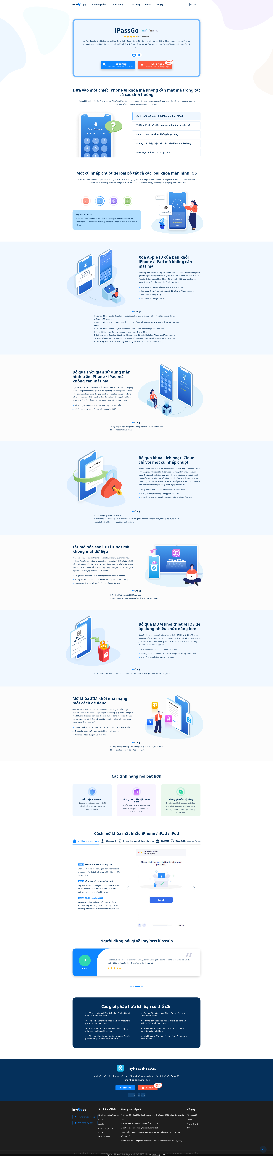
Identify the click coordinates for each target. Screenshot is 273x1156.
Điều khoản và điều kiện (101, 1153)
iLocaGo (100, 1124)
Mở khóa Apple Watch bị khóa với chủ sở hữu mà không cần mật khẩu (163, 1029)
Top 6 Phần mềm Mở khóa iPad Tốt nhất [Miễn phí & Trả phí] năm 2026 (108, 1022)
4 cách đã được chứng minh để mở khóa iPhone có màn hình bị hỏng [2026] (151, 1140)
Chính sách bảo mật (81, 1153)
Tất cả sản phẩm (104, 1137)
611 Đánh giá (143, 37)
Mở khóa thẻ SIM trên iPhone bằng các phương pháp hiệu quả (164, 1037)
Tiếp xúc (190, 1119)
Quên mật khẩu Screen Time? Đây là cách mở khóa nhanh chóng (163, 1014)
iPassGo (100, 1119)
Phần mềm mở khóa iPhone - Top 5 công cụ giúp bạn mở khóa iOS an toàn (106, 1029)
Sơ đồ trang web (140, 1153)
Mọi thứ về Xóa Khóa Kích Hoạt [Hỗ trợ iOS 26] (139, 1123)
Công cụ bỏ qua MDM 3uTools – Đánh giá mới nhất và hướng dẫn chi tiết (107, 1014)
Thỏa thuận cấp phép (122, 1153)
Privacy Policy (156, 1155)
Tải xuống (135, 4)
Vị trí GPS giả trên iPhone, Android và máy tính (139, 1128)
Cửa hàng (118, 4)
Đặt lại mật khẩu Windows (108, 1115)
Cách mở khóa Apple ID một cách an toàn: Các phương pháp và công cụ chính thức (108, 1037)
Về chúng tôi (192, 1115)
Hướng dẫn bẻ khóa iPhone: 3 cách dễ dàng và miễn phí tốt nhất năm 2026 (163, 1022)
